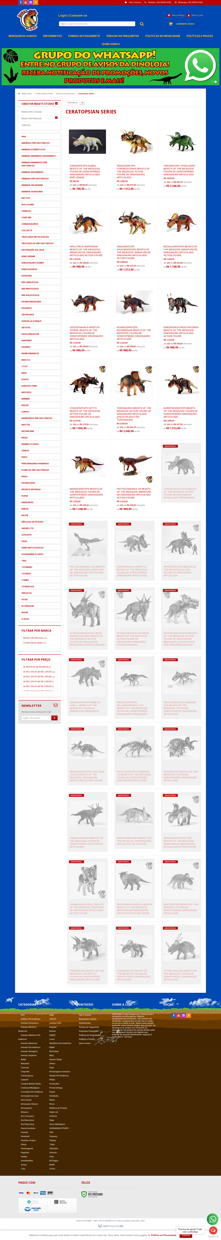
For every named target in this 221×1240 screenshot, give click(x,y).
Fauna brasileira (28, 1128)
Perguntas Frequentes (89, 1031)
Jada (51, 1015)
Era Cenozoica (27, 1116)
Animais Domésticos (30, 1023)
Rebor (52, 1100)
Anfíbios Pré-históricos (30, 1019)
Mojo (51, 1055)
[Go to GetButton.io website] (213, 1237)
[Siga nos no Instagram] (30, 2)
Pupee (52, 1092)
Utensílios (53, 1148)
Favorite (24, 1132)
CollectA (24, 1080)
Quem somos (85, 1043)
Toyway (52, 1140)
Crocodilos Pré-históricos (32, 1092)
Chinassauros (27, 1076)
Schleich (53, 1116)
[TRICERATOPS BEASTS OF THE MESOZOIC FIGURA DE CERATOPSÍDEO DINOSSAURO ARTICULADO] (181, 755)
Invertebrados (27, 1161)
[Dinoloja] (28, 20)
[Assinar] (54, 718)
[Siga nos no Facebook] (20, 2)
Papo (51, 1067)
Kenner (52, 1031)
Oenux (52, 1063)
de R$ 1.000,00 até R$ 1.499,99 (39, 672)
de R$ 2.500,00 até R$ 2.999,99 (38, 686)
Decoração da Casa (30, 1096)
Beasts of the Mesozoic (65, 94)
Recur (52, 1104)
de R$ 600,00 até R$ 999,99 (37, 667)
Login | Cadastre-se (72, 15)
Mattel (52, 1047)
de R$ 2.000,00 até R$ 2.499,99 (38, 681)
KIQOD (52, 1035)
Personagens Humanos (59, 1072)
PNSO (52, 1080)
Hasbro (24, 1156)
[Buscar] (140, 24)
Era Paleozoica (27, 1124)
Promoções (54, 1084)
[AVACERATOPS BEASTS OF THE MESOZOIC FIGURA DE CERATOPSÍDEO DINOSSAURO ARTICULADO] (181, 888)
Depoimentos (85, 1023)
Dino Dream (26, 1100)
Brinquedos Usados (87, 1019)
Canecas (25, 1067)
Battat (23, 1059)
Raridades (54, 1096)
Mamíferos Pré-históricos (60, 1043)
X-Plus (52, 1169)
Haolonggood (27, 1148)
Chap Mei (25, 1072)
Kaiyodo (53, 1027)
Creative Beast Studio (34, 643)
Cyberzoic (26, 125)
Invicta (24, 1165)
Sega (51, 1120)
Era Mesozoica (27, 1120)
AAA (23, 1015)
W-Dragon (53, 1161)
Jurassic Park (55, 1023)
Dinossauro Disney (29, 1104)
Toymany (53, 1136)
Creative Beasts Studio (44, 94)
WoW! (52, 1165)
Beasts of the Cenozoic (32, 112)
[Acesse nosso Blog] (35, 2)
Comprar (89, 175)
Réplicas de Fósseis (58, 1108)
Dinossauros (26, 1108)
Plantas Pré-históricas (59, 1076)
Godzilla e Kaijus (28, 1140)
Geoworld (25, 1136)
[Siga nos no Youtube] (25, 2)
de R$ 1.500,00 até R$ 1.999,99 (39, 677)
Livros (52, 1039)
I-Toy (23, 1169)
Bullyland (25, 1063)
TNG (51, 1132)
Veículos (53, 1152)
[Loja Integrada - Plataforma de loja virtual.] (110, 1226)
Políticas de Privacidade (89, 1035)
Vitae (51, 1156)
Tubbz (52, 1144)
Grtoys (24, 1144)
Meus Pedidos (178, 15)
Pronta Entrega (56, 1088)
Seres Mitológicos (57, 1124)
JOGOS (52, 1019)
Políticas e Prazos (87, 1039)
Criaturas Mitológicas (30, 1088)
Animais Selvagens (29, 1051)
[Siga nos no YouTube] (178, 1016)
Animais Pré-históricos (30, 1047)
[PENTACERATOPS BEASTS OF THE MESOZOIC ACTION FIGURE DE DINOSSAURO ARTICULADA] (181, 551)
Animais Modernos (29, 1043)
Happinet (25, 1152)
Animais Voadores (29, 1055)
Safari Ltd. (53, 1112)
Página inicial (27, 94)
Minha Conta (197, 15)
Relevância (73, 102)
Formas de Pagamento (89, 1027)
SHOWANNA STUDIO (58, 1128)
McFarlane (54, 1051)
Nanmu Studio (55, 1059)
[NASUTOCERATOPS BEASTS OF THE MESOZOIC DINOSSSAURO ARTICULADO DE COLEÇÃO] (134, 820)
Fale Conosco (134, 2)
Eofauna (24, 1112)
